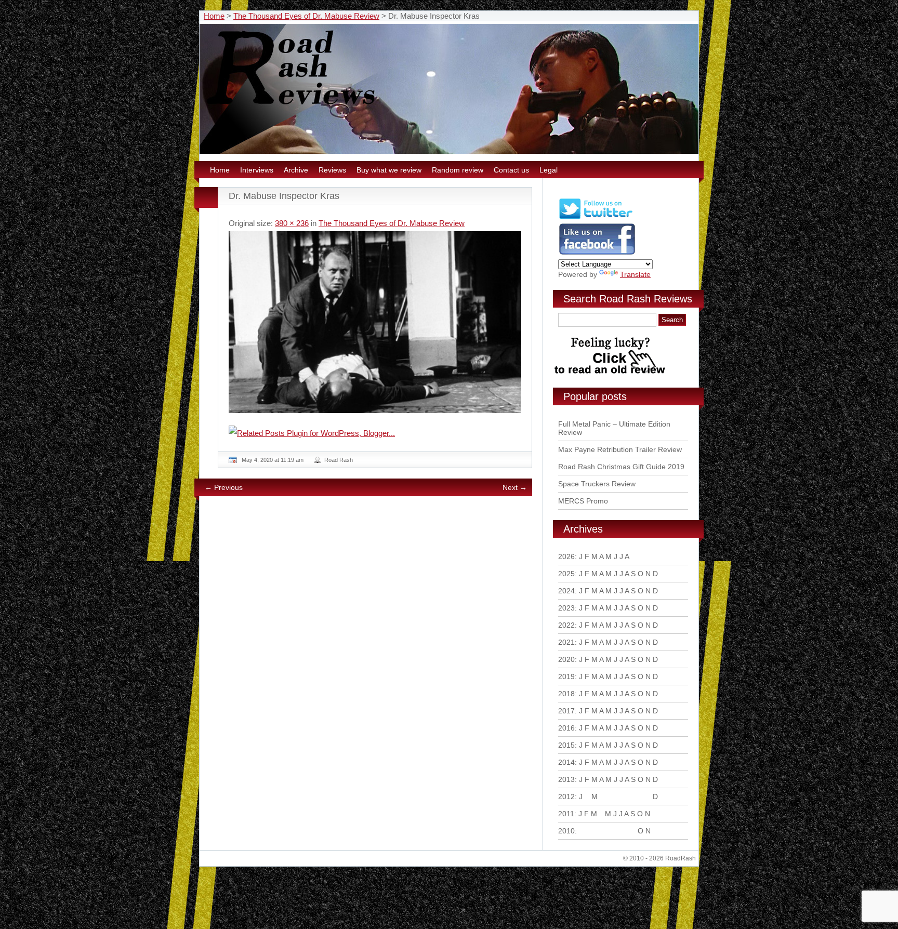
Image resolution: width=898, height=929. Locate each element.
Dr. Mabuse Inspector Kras (284, 196)
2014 (566, 762)
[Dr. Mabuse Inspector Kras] (375, 322)
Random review (457, 170)
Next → (515, 487)
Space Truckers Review (597, 484)
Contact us (511, 170)
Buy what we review (388, 170)
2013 (566, 779)
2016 (566, 728)
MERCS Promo (583, 501)
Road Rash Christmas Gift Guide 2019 (621, 466)
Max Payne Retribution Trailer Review (620, 449)
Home (214, 15)
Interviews (256, 170)
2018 (566, 693)
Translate (635, 274)
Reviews (332, 170)
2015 (566, 745)
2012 (566, 796)
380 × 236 (292, 223)
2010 (566, 831)
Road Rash (338, 460)
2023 (566, 608)
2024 (566, 591)
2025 (566, 573)
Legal (548, 170)
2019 (566, 676)
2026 (566, 556)
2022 (566, 625)
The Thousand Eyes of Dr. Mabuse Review (306, 15)
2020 (566, 659)
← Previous (224, 487)
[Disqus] (376, 646)
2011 (566, 813)
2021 (566, 642)
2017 (566, 711)
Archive (296, 170)
